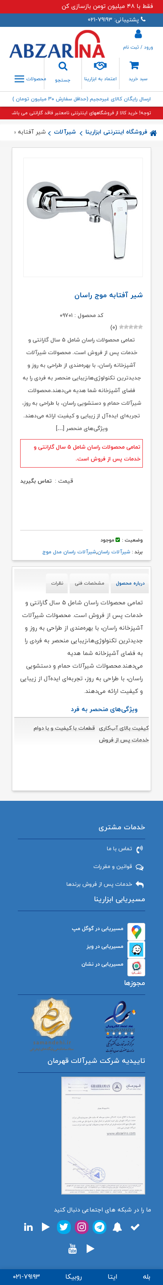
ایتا (113, 1277)
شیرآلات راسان (113, 552)
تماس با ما (119, 849)
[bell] (117, 1227)
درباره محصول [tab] (130, 583)
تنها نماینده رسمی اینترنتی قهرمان (81, 99)
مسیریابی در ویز (105, 946)
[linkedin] (28, 1227)
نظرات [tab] (57, 583)
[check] (135, 1227)
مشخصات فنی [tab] (89, 583)
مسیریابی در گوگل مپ (97, 928)
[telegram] (99, 1227)
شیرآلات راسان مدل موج (69, 552)
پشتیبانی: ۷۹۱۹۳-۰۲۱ (113, 20)
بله (146, 1277)
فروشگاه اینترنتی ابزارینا (116, 132)
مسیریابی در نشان (102, 964)
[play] (46, 1227)
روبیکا (73, 1277)
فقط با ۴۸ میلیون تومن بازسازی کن (107, 6)
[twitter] (63, 1227)
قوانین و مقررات (112, 866)
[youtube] (72, 1249)
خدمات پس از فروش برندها (99, 884)
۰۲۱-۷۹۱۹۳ (26, 1277)
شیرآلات (65, 132)
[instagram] (82, 1227)
